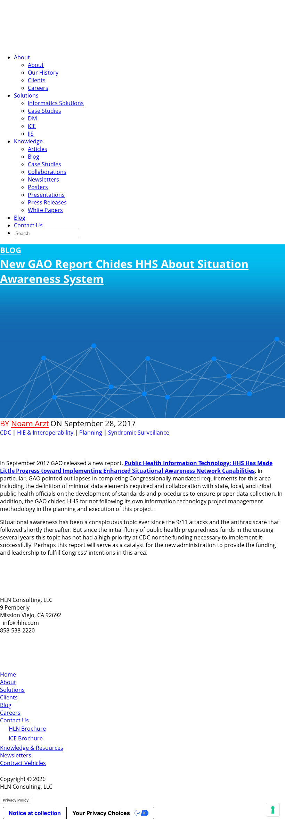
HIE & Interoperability (45, 432)
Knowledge (28, 141)
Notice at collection (35, 813)
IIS (31, 133)
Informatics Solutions (56, 103)
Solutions (26, 95)
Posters (38, 187)
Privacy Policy (15, 800)
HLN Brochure (27, 728)
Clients (37, 80)
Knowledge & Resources (31, 748)
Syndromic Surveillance (138, 432)
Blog (33, 156)
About (22, 57)
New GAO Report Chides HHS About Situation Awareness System (124, 265)
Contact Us (28, 225)
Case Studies (44, 111)
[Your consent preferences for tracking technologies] (272, 809)
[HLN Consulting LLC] (69, 44)
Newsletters (43, 179)
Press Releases (47, 202)
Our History (43, 72)
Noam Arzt (30, 423)
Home (8, 674)
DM (32, 118)
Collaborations (47, 172)
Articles (37, 149)
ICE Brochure (26, 738)
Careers (38, 88)
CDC (5, 432)
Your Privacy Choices (101, 813)
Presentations (46, 195)
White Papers (45, 210)
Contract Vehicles (23, 763)
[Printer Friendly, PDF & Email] (263, 441)
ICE (32, 126)
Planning (90, 432)
